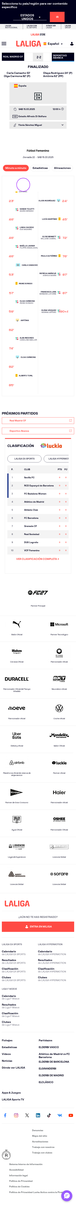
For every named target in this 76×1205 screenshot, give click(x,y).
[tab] (24, 458)
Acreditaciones (40, 1141)
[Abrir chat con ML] (66, 1195)
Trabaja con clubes (42, 1152)
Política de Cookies (19, 1186)
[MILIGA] (71, 43)
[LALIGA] (28, 44)
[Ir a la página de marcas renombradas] (16, 1155)
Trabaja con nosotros (43, 1147)
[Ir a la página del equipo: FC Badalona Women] (19, 494)
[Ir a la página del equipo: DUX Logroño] (19, 542)
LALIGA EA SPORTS (24, 458)
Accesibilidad (16, 1170)
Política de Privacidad (21, 1181)
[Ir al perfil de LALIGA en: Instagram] (16, 1115)
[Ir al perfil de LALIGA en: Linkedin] (38, 1115)
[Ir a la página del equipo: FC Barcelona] (19, 518)
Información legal (18, 1175)
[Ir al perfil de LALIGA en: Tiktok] (49, 1115)
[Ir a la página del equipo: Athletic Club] (19, 510)
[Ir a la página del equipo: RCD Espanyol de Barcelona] (19, 485)
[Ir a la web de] (51, 446)
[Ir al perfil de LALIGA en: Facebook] (5, 1115)
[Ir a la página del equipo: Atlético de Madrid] (19, 502)
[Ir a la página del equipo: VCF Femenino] (19, 550)
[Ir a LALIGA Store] (38, 34)
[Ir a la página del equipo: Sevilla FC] (19, 477)
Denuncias (37, 1130)
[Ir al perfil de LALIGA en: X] (27, 1115)
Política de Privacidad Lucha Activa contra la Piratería (38, 1192)
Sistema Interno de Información (25, 1164)
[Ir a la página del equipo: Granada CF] (19, 526)
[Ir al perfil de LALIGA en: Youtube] (71, 1115)
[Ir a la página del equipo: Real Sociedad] (19, 534)
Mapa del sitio (39, 1136)
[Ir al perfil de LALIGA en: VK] (60, 1115)
